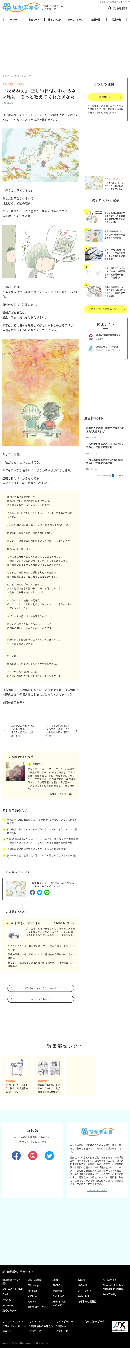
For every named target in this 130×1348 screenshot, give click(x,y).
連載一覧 (95, 19)
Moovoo (6, 1299)
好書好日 (57, 1290)
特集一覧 (116, 19)
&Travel (19, 1288)
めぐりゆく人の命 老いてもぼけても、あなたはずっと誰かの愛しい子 (41, 947)
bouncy (31, 1301)
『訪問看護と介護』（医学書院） (54, 782)
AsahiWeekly (109, 1294)
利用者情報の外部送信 (41, 1326)
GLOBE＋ (57, 1285)
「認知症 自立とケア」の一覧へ (41, 988)
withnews (7, 1305)
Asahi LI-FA (83, 1296)
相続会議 (82, 1285)
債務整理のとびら (36, 1307)
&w (10, 1288)
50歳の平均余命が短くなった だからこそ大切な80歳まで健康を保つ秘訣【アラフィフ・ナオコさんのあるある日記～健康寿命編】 (42, 840)
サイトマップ (36, 1321)
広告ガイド (35, 1331)
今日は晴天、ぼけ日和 (13, 84)
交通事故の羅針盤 (87, 1301)
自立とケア (34, 19)
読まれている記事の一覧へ (105, 309)
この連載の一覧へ (62, 923)
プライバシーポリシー (14, 1326)
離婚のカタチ (9, 1310)
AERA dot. (32, 1296)
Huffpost (32, 1290)
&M (4, 1288)
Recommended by (104, 475)
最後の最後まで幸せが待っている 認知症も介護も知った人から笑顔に (41, 956)
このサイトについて (97, 1190)
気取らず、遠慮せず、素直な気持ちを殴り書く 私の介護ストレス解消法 (41, 964)
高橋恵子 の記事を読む (62, 793)
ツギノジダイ (85, 1290)
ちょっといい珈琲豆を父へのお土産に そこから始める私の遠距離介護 (58, 730)
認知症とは (105, 97)
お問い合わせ (63, 1331)
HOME (13, 19)
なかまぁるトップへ (41, 999)
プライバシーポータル (95, 1321)
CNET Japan (34, 1279)
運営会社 (7, 1331)
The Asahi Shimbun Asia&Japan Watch (113, 1287)
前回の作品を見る (13, 702)
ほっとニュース (75, 19)
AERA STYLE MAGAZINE (59, 1303)
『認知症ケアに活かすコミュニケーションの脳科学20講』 (37, 848)
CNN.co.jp (33, 1285)
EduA (5, 1294)
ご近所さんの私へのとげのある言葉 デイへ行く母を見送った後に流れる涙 (22, 730)
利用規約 (61, 1326)
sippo (55, 1279)
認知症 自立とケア (113, 178)
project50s (11, 1080)
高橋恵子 (37, 764)
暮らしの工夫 (54, 19)
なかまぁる (58, 1296)
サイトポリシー (64, 1321)
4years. (81, 1279)
